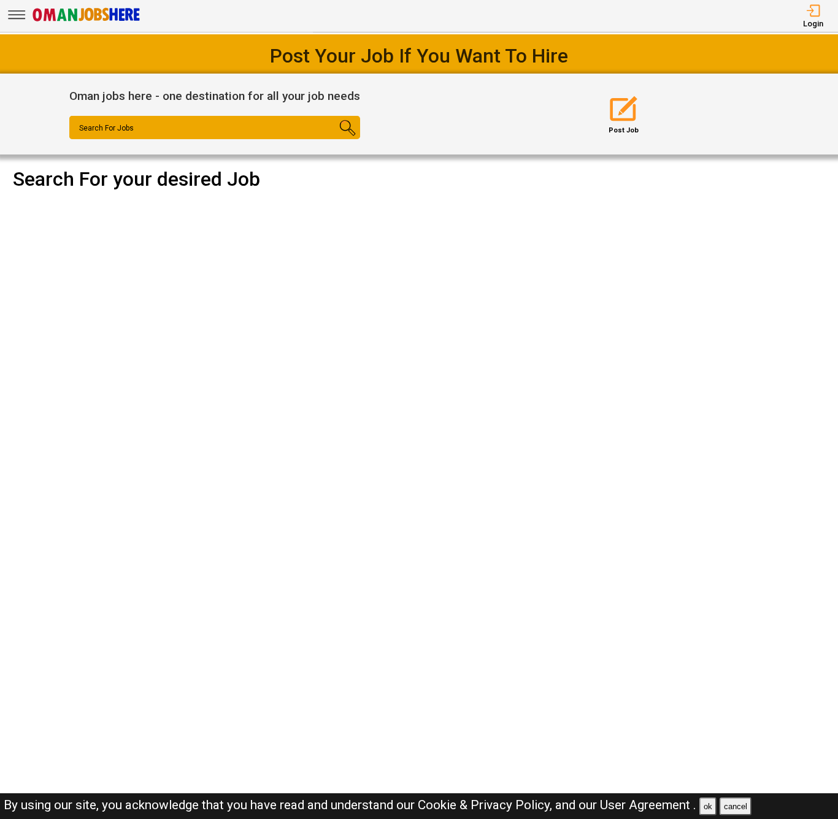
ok (708, 806)
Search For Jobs (106, 128)
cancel (735, 806)
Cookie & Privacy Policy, (486, 805)
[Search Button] (335, 138)
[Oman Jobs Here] (86, 21)
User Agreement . (648, 805)
